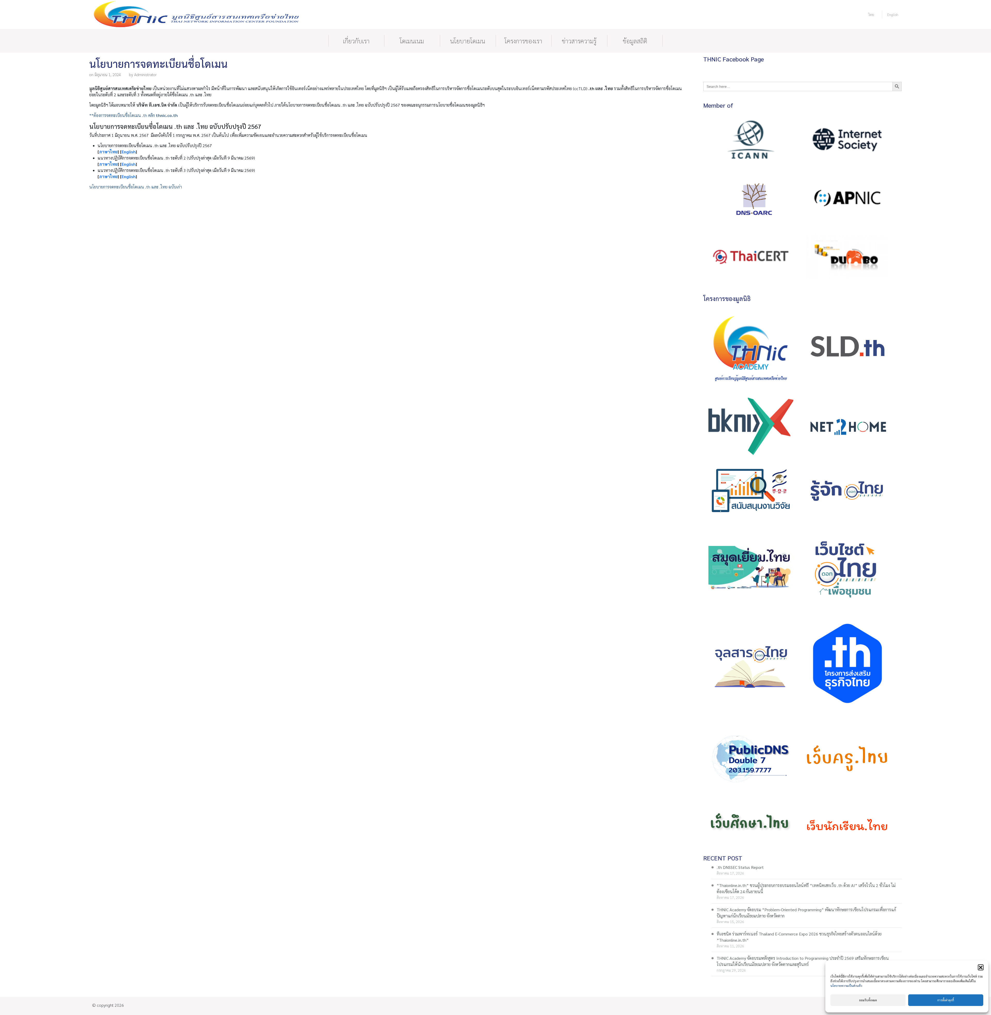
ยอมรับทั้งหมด (868, 1000)
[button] (980, 967)
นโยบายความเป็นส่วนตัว (846, 986)
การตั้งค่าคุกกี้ (945, 1000)
